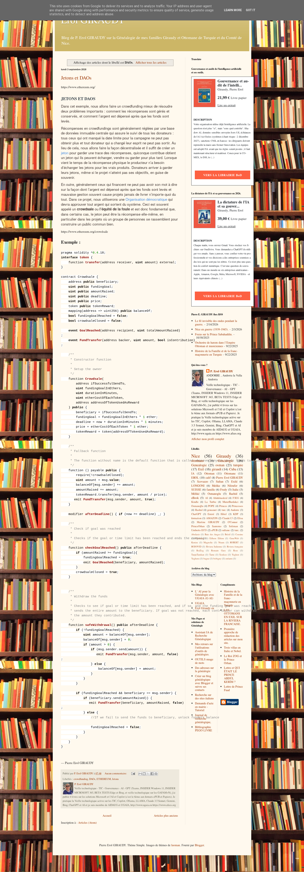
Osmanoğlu (197, 506)
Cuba (232, 469)
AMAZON (212, 518)
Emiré (211, 514)
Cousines (199, 538)
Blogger (199, 845)
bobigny (217, 558)
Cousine (239, 534)
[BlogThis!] (144, 774)
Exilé (234, 481)
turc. (237, 530)
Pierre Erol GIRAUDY (229, 477)
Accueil (107, 815)
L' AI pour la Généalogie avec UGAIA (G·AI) (204, 594)
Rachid (233, 494)
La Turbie (210, 502)
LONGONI (198, 486)
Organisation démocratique (146, 199)
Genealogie (199, 465)
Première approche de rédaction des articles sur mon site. (233, 636)
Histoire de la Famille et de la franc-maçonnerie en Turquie (216, 352)
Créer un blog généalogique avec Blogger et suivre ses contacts (204, 683)
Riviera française (235, 546)
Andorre (235, 510)
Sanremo (216, 526)
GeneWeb (234, 538)
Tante (211, 554)
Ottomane (230, 473)
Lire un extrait (227, 105)
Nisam (221, 542)
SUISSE (196, 489)
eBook (195, 498)
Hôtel (224, 514)
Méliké (195, 494)
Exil (201, 469)
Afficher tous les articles (150, 62)
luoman (175, 845)
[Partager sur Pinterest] (156, 774)
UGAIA (199, 603)
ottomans (197, 460)
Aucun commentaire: (116, 773)
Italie (235, 489)
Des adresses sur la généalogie (204, 669)
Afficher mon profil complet (207, 439)
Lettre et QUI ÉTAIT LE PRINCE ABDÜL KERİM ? (232, 674)
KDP (235, 514)
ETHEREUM (104, 779)
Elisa (240, 518)
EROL (195, 477)
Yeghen (235, 554)
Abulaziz (195, 534)
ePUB (214, 530)
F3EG (236, 498)
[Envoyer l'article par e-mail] (133, 773)
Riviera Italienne (214, 546)
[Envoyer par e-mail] (140, 774)
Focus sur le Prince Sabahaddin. (213, 334)
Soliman (233, 526)
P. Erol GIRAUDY (221, 371)
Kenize (194, 542)
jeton (64, 152)
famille (211, 489)
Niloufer (232, 486)
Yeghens (195, 558)
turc (224, 510)
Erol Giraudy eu (204, 608)
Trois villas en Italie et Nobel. (233, 649)
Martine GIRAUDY (208, 522)
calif (208, 477)
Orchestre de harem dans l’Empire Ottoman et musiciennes (215, 344)
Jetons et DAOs (76, 77)
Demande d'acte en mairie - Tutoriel (204, 706)
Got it (250, 10)
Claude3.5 (227, 518)
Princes (223, 506)
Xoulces (223, 554)
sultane (226, 530)
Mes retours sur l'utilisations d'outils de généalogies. (204, 649)
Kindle (195, 502)
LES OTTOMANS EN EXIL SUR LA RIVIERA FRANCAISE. (233, 617)
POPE (211, 506)
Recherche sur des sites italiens (204, 696)
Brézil (227, 534)
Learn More (233, 10)
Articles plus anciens (166, 815)
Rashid (198, 510)
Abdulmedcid (220, 498)
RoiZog (200, 550)
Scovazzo (202, 481)
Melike (216, 486)
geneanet (212, 510)
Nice (195, 456)
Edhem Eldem (216, 538)
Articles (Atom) (87, 823)
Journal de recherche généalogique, (203, 718)
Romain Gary (218, 550)
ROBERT (234, 542)
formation (196, 518)
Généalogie (225, 460)
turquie (238, 465)
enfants (229, 558)
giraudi (216, 469)
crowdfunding (81, 779)
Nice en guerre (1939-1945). (212, 329)
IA (192, 473)
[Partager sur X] (148, 774)
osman (219, 465)
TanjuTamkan (197, 554)
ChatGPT (196, 514)
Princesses (237, 506)
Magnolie (208, 542)
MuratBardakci (230, 502)
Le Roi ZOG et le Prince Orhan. (233, 659)
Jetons (115, 779)
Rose (235, 550)
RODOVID (196, 546)
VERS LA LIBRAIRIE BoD (222, 175)
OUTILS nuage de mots (204, 661)
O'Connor (232, 522)
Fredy (223, 489)
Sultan (219, 481)
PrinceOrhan (198, 526)
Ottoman (209, 473)
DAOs (92, 779)
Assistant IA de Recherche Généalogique (204, 635)
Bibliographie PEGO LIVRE (203, 728)
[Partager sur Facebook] (152, 774)
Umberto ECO (199, 530)
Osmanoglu (214, 494)
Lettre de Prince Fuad (233, 688)
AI (206, 498)
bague (206, 558)
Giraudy (223, 456)
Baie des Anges (212, 534)
